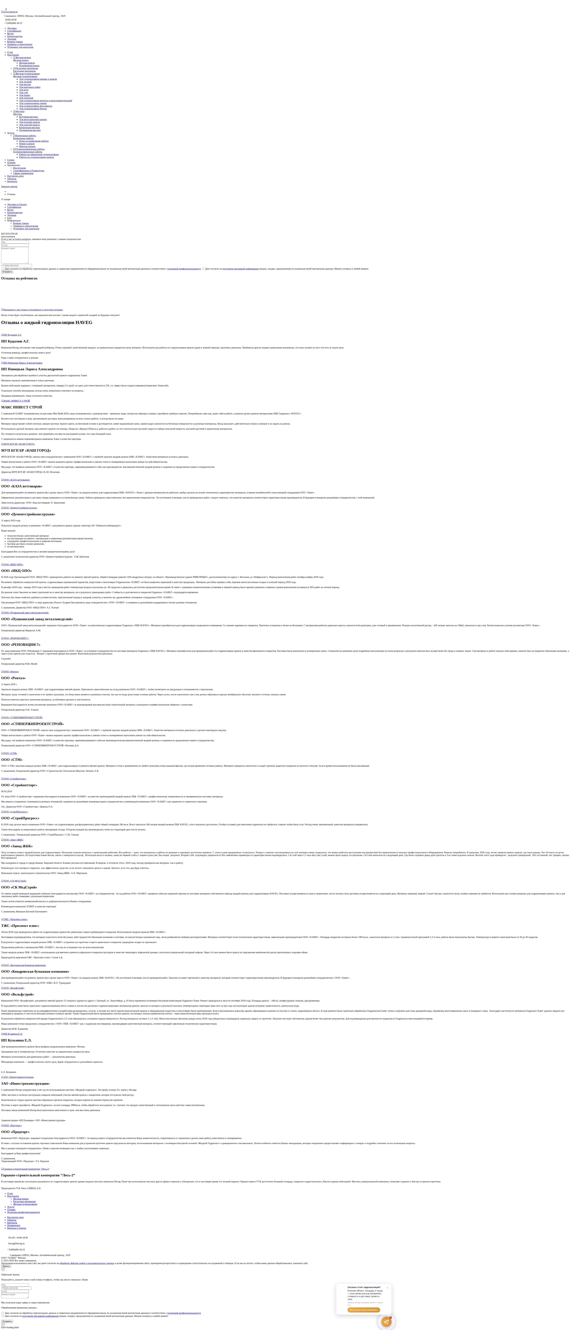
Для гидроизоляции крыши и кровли (38, 79)
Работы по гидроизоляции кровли (36, 157)
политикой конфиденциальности (184, 268)
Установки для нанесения (26, 228)
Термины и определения (25, 226)
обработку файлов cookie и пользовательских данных (87, 1263)
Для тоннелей (26, 98)
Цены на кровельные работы (34, 141)
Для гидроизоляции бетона (33, 108)
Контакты (12, 1222)
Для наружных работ (30, 87)
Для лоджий (25, 81)
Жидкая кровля (27, 63)
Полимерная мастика (30, 130)
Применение (13, 1225)
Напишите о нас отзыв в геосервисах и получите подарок (33, 309)
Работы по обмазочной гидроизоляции (39, 154)
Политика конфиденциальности (23, 1212)
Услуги (10, 1207)
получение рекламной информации (241, 268)
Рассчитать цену (15, 1217)
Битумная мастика (28, 116)
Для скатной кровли (29, 125)
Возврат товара (21, 223)
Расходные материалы (24, 1201)
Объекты (11, 1220)
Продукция (13, 1196)
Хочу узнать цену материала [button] (364, 1310)
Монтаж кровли (27, 146)
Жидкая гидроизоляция (25, 1204)
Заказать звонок (9, 186)
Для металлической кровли (33, 119)
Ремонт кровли (27, 143)
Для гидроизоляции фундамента (35, 106)
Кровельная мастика (29, 127)
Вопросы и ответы (16, 1228)
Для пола (23, 90)
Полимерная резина (29, 65)
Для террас (24, 95)
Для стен (23, 92)
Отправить (7, 272)
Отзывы (11, 1209)
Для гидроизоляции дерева (33, 103)
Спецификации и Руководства (28, 170)
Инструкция (19, 168)
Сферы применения (23, 173)
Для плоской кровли (29, 122)
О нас (10, 1193)
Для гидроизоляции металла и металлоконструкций (45, 100)
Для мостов (25, 84)
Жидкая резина (21, 1198)
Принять (6, 1266)
